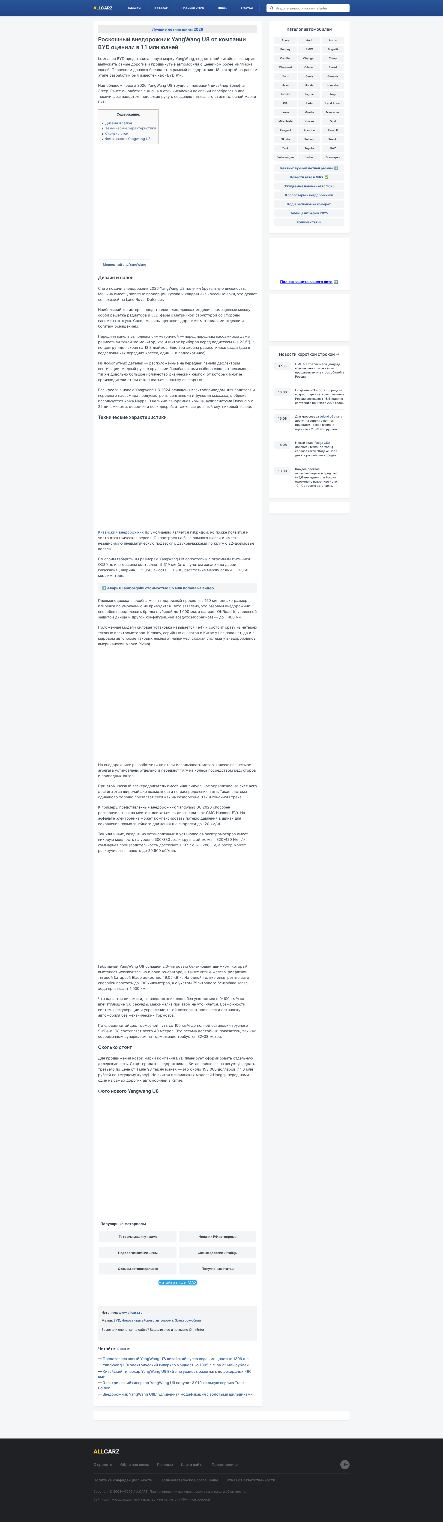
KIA (285, 103)
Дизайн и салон (118, 123)
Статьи (247, 8)
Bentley (285, 49)
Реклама (165, 1464)
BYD (117, 1320)
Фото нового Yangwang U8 (127, 139)
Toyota (309, 148)
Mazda (309, 112)
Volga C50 (322, 443)
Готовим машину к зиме (138, 1236)
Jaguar (309, 94)
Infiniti (285, 94)
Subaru (309, 139)
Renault (333, 130)
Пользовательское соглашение (189, 1480)
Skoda (285, 139)
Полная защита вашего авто (306, 281)
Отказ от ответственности (250, 1480)
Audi (309, 40)
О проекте (102, 1464)
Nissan (309, 121)
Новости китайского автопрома (147, 1320)
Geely (309, 76)
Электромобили (188, 1320)
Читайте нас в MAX (178, 1282)
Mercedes (333, 112)
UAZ (333, 148)
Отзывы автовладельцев (138, 1269)
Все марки (333, 157)
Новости (134, 8)
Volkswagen (285, 157)
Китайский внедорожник (121, 532)
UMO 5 (300, 364)
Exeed (333, 67)
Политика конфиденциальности (123, 1480)
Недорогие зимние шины (138, 1253)
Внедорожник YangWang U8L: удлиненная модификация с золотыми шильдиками (178, 1394)
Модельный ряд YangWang (124, 264)
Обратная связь (134, 1464)
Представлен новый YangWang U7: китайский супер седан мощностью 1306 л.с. (176, 1358)
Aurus (333, 40)
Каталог (161, 8)
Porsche (309, 130)
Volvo (309, 157)
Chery (333, 58)
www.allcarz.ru (131, 1312)
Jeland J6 (326, 416)
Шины (222, 8)
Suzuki (332, 139)
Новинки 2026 (192, 8)
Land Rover (333, 103)
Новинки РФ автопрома (217, 1236)
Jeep (332, 94)
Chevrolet (285, 67)
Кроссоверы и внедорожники (309, 195)
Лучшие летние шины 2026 (177, 29)
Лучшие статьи (309, 222)
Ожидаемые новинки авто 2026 (309, 186)
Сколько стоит (117, 133)
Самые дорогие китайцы (217, 1253)
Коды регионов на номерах (309, 204)
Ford (285, 76)
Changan (309, 58)
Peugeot (285, 130)
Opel (333, 121)
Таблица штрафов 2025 (309, 213)
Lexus (285, 112)
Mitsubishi (285, 121)
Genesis (332, 76)
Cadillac (285, 58)
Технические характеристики (130, 128)
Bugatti (333, 49)
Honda (309, 85)
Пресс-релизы (225, 1464)
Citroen (309, 67)
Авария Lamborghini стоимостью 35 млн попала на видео (160, 588)
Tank (285, 148)
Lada (309, 103)
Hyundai (332, 85)
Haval (285, 85)
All (103, 8)
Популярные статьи (217, 1269)
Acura (285, 40)
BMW (309, 49)
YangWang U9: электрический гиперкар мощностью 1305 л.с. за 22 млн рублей (176, 1365)
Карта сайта (192, 1464)
